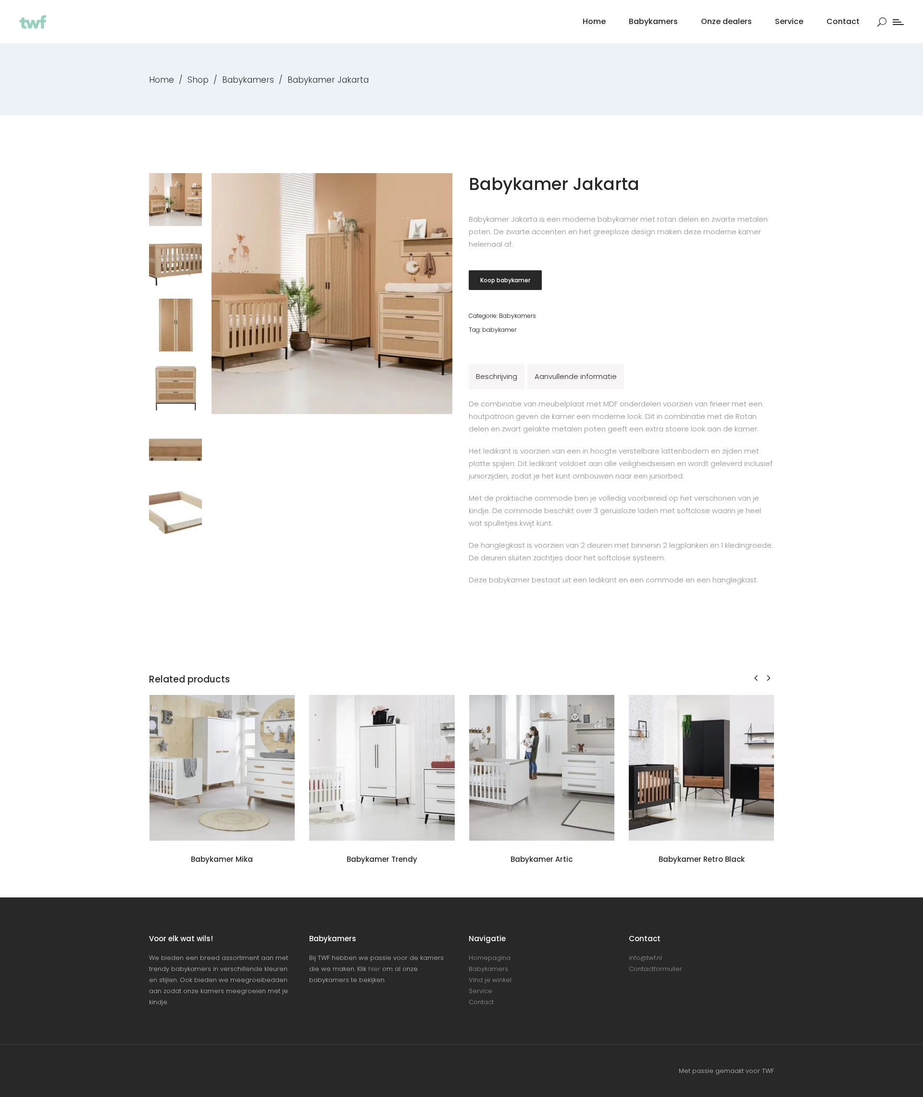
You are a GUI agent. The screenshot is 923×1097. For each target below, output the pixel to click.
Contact (481, 1002)
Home (161, 80)
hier (374, 968)
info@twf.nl (645, 957)
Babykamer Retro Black (702, 859)
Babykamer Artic (542, 859)
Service (480, 991)
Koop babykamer (505, 280)
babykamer (499, 330)
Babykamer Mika (222, 859)
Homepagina (490, 957)
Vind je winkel (490, 979)
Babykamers (248, 80)
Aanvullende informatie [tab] (576, 376)
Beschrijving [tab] (496, 376)
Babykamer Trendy (382, 859)
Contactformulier (655, 968)
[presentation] (756, 678)
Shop (198, 80)
